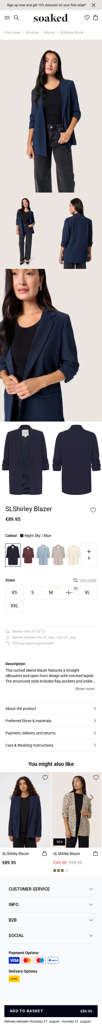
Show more (84, 689)
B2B (13, 920)
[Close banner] (93, 5)
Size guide (88, 580)
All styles (32, 32)
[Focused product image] (51, 116)
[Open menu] (6, 18)
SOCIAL (16, 935)
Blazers (49, 32)
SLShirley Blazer (72, 32)
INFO (13, 904)
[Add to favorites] (93, 510)
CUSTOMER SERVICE (29, 889)
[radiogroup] (51, 599)
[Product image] (25, 231)
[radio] (14, 592)
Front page (12, 32)
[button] (51, 708)
